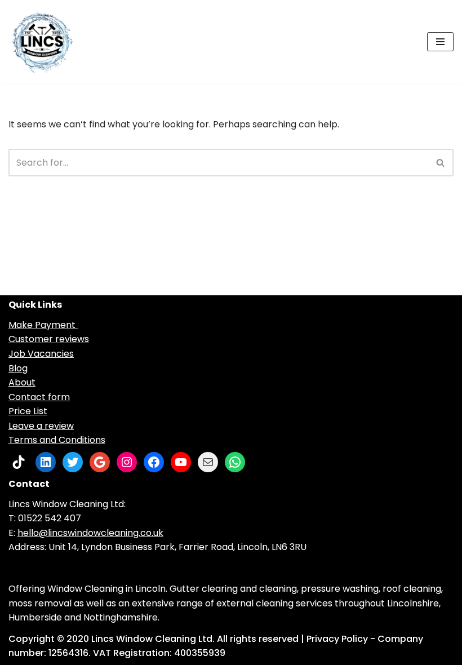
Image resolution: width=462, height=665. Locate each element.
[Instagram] (127, 462)
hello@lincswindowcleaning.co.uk (90, 532)
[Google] (100, 462)
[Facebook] (154, 462)
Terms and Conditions (56, 439)
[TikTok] (18, 462)
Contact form (39, 397)
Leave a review (41, 425)
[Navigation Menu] (440, 41)
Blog (18, 368)
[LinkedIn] (45, 462)
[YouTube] (181, 462)
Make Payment (43, 324)
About (21, 382)
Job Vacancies (41, 353)
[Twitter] (73, 462)
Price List (27, 411)
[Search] (441, 162)
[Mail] (208, 462)
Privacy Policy (337, 638)
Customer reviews (48, 339)
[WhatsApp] (235, 462)
